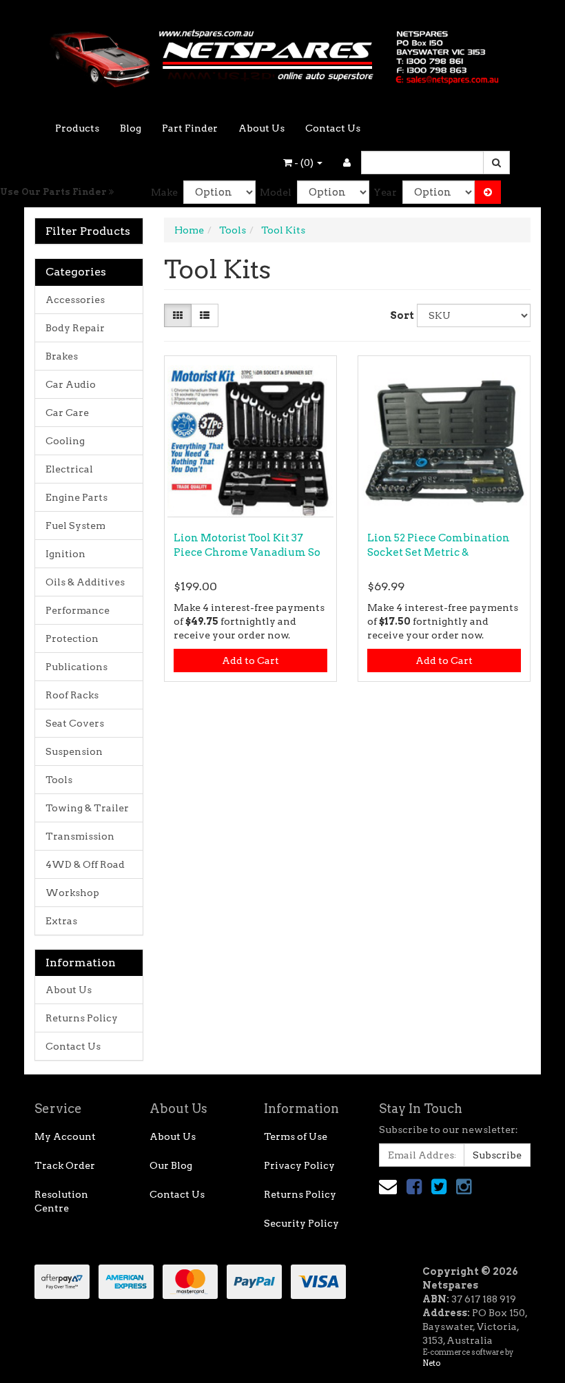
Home (189, 230)
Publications (76, 666)
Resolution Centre (61, 1201)
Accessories (75, 299)
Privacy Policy (299, 1165)
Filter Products (87, 231)
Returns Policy (81, 1017)
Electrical (69, 469)
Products (77, 128)
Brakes (61, 356)
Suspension (74, 751)
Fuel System (75, 525)
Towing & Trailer (87, 807)
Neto (431, 1363)
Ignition (65, 553)
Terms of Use (295, 1136)
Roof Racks (72, 694)
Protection (72, 638)
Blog (130, 128)
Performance (77, 610)
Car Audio (70, 384)
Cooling (65, 440)
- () (304, 162)
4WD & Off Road (85, 864)
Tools (58, 779)
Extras (61, 920)
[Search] (496, 162)
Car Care (67, 412)
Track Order (64, 1165)
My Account (65, 1136)
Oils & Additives (85, 581)
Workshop (72, 892)
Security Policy (301, 1223)
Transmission (79, 836)
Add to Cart (250, 660)
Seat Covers (74, 723)
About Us (261, 128)
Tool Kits (283, 230)
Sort (398, 315)
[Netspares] (282, 53)
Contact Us (332, 128)
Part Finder (190, 128)
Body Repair (75, 327)
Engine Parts (76, 497)
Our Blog (171, 1165)
